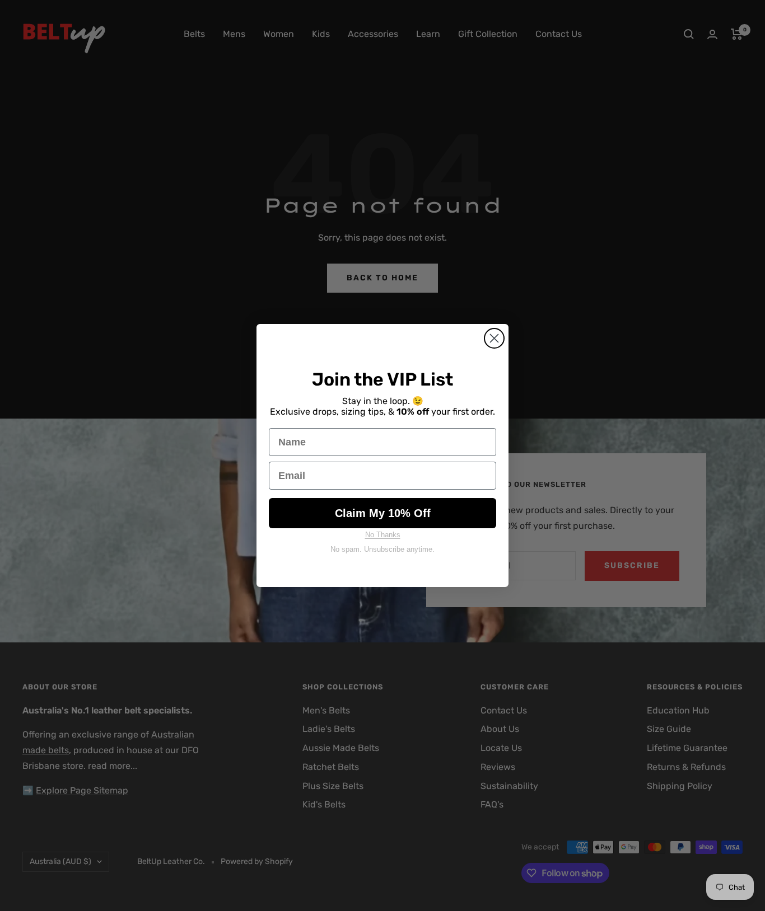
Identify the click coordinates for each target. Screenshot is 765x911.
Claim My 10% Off (383, 513)
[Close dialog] (494, 338)
